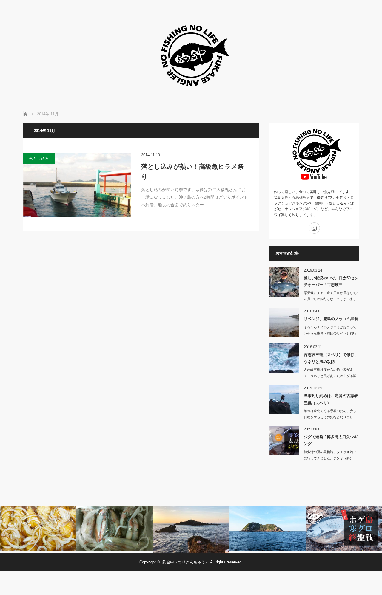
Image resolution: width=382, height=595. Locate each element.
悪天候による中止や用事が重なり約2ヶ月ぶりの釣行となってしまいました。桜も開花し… (331, 299)
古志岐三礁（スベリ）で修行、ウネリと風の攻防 (331, 358)
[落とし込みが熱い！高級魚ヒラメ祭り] (77, 185)
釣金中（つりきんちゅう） (185, 562)
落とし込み (39, 158)
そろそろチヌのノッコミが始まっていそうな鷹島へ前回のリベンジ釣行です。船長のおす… (330, 333)
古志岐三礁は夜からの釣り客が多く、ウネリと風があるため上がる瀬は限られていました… (330, 376)
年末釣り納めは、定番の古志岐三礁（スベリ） (331, 399)
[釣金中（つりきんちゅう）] (191, 95)
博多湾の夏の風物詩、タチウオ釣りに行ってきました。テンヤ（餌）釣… (330, 458)
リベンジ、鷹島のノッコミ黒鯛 (331, 319)
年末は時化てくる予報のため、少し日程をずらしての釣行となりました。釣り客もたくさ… (330, 417)
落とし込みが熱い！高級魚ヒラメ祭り (192, 171)
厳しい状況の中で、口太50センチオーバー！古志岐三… (331, 281)
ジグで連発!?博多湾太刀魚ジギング (331, 440)
